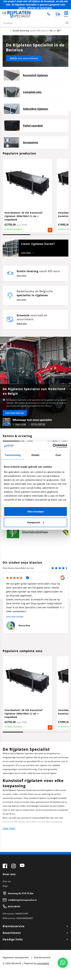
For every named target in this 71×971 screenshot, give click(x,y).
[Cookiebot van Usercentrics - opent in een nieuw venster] (52, 446)
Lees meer (26, 252)
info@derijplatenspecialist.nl (22, 900)
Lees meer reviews (14, 616)
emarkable (43, 963)
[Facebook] (5, 866)
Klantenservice (13, 926)
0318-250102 (14, 906)
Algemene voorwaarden (16, 957)
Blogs (5, 886)
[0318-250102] (48, 14)
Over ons (7, 881)
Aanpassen (33, 522)
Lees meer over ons (14, 412)
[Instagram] (13, 866)
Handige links (13, 939)
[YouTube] (22, 866)
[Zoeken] (67, 23)
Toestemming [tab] (12, 455)
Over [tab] (58, 455)
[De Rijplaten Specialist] (16, 14)
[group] (27, 195)
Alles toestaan (35, 511)
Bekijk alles (22, 323)
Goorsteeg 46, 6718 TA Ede (20, 893)
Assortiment (12, 933)
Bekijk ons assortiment (24, 58)
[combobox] (35, 23)
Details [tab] (36, 455)
